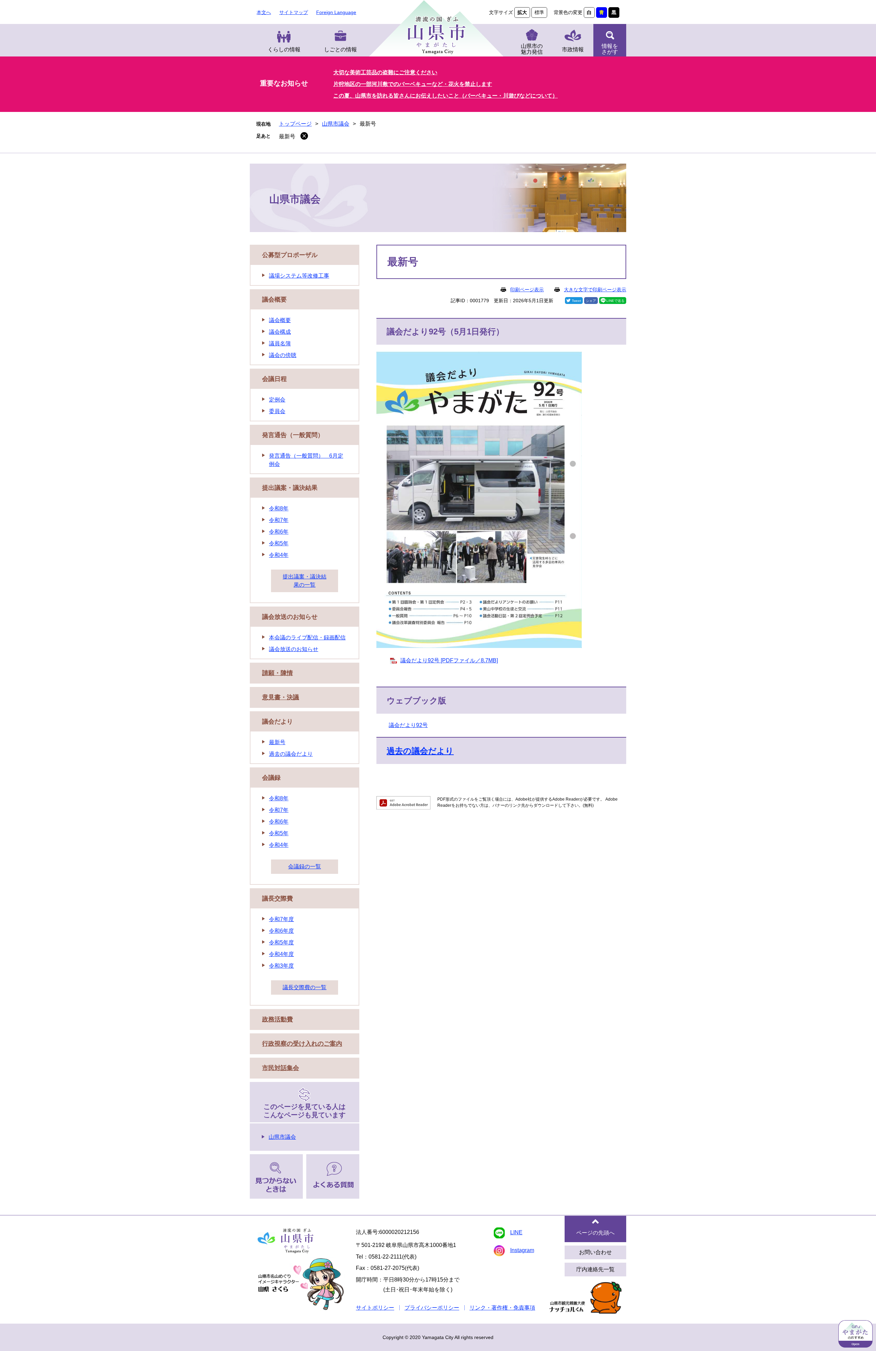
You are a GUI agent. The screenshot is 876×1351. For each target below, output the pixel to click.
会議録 (271, 777)
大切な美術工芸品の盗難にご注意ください (385, 72)
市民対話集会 (280, 1068)
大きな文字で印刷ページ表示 (595, 289)
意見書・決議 (280, 697)
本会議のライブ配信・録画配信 (307, 637)
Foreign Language (336, 12)
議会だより (277, 721)
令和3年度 (281, 966)
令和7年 (278, 520)
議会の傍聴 (282, 355)
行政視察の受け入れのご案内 (302, 1043)
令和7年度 (281, 919)
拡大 (522, 12)
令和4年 (278, 555)
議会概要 (274, 299)
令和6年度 (281, 931)
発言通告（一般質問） (293, 435)
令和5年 (278, 543)
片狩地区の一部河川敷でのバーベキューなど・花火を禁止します (412, 84)
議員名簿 (280, 343)
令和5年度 (281, 942)
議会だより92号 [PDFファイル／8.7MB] (449, 660)
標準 (539, 12)
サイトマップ (293, 12)
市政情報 (573, 49)
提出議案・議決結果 (290, 487)
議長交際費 (277, 898)
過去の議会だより (420, 750)
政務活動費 (277, 1019)
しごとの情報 (340, 49)
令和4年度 (281, 954)
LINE (516, 1232)
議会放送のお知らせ (290, 616)
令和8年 (278, 508)
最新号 (287, 136)
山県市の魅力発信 (532, 49)
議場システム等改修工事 (299, 276)
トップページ (295, 124)
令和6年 (278, 532)
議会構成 (280, 332)
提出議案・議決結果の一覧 (304, 581)
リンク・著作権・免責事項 (502, 1308)
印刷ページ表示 (527, 289)
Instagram (522, 1250)
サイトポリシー (375, 1308)
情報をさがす (610, 49)
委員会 (277, 411)
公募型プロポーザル (290, 255)
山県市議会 (335, 124)
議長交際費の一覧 (304, 987)
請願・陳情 (277, 673)
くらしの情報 (284, 49)
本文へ (264, 12)
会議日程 (274, 378)
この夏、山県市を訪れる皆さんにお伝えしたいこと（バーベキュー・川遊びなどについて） (445, 96)
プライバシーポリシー (431, 1308)
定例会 (277, 400)
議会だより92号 (408, 725)
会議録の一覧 (304, 866)
